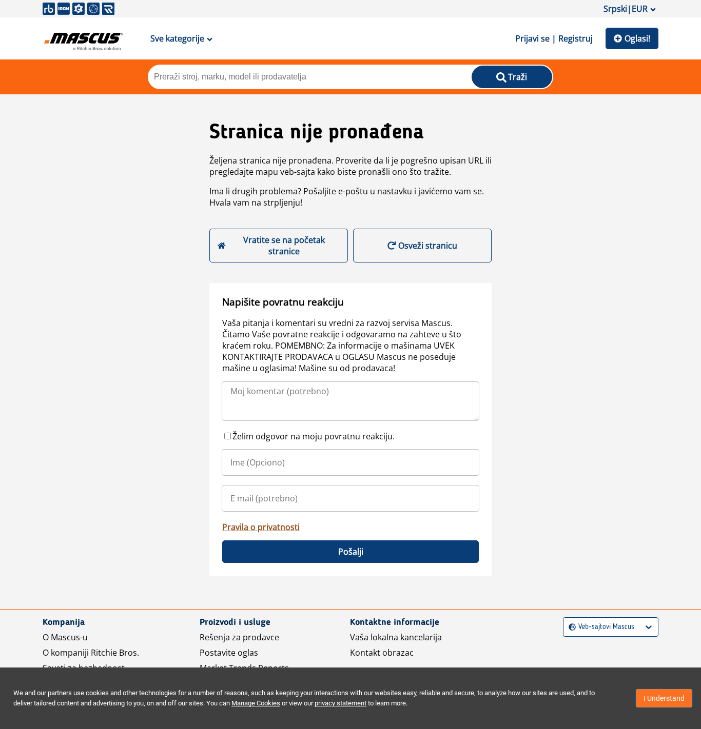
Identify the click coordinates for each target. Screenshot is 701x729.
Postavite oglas (229, 652)
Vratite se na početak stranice (284, 245)
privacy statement (340, 703)
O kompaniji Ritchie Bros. (91, 652)
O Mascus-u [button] (65, 637)
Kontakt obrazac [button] (382, 652)
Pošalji (350, 551)
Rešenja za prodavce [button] (239, 637)
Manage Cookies (255, 703)
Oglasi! (637, 38)
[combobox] (570, 627)
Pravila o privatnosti (261, 527)
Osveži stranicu (427, 245)
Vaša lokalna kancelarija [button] (396, 637)
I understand (664, 698)
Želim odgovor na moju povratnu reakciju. (313, 436)
